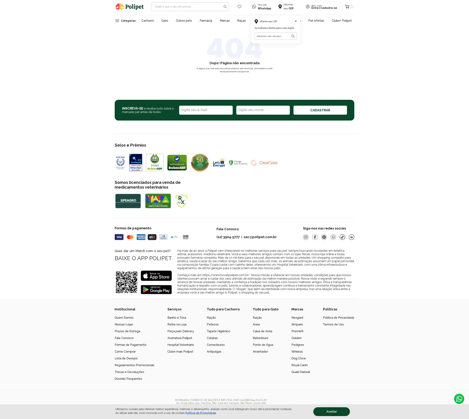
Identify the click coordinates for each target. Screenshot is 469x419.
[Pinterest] (324, 237)
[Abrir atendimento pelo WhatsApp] (459, 398)
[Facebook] (315, 237)
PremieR (297, 331)
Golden (296, 338)
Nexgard (297, 317)
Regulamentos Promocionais (134, 365)
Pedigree (297, 345)
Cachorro (147, 20)
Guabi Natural (300, 372)
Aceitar (331, 411)
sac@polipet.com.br (260, 237)
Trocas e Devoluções (129, 372)
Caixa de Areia (262, 331)
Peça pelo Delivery (180, 331)
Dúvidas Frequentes (128, 378)
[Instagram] (306, 237)
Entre (315, 7)
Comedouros (216, 345)
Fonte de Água (263, 345)
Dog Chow (298, 358)
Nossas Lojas (124, 324)
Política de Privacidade (200, 412)
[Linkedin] (351, 237)
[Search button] (225, 6)
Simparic (297, 324)
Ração (211, 317)
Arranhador (260, 351)
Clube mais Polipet (180, 351)
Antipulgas (214, 351)
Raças (241, 20)
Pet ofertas (316, 20)
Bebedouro (260, 338)
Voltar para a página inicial (234, 80)
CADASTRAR (320, 110)
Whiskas (297, 351)
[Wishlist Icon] (239, 6)
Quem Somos (124, 317)
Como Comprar (125, 351)
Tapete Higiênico (218, 331)
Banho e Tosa (176, 317)
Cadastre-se (329, 7)
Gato (164, 20)
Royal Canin (299, 365)
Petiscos (213, 324)
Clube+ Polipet (342, 20)
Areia (256, 324)
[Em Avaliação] (135, 162)
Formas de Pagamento (130, 345)
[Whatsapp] (333, 237)
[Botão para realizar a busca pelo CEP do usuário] (293, 36)
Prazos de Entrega (127, 331)
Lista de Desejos (126, 358)
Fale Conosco (124, 338)
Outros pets (184, 20)
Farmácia (206, 20)
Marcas (225, 20)
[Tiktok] (342, 237)
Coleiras (212, 338)
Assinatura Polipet (179, 338)
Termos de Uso (333, 324)
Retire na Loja (177, 324)
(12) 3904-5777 (228, 237)
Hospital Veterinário (180, 345)
